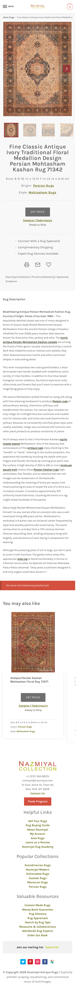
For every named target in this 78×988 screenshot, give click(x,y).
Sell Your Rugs (37, 821)
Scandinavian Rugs (38, 865)
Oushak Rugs (38, 878)
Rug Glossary (37, 913)
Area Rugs (37, 838)
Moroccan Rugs (37, 882)
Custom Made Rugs (38, 905)
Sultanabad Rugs (37, 873)
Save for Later (48, 264)
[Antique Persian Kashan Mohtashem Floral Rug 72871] (33, 642)
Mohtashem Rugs (42, 192)
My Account (37, 833)
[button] (66, 69)
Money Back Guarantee (37, 909)
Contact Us (37, 793)
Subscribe (52, 947)
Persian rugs (60, 401)
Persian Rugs (43, 185)
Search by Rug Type (38, 922)
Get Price (38, 211)
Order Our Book (37, 935)
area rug (22, 559)
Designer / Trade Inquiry (37, 220)
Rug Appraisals (37, 918)
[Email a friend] (37, 264)
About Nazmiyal (37, 829)
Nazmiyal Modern (37, 869)
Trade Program (38, 801)
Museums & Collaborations (37, 926)
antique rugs (35, 448)
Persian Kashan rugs (46, 469)
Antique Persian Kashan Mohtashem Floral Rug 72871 (29, 679)
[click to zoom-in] (37, 69)
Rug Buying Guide (38, 825)
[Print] (26, 264)
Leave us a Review (38, 842)
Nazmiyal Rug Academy (37, 846)
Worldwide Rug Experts (37, 931)
